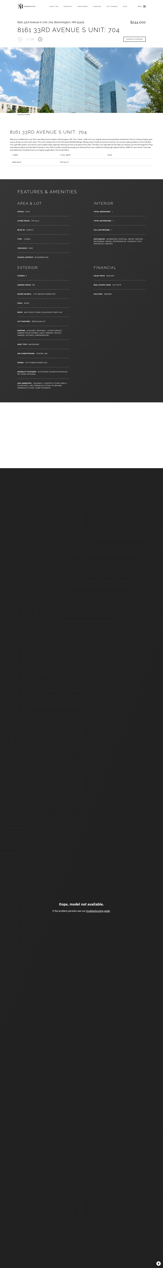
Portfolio (68, 6)
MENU (140, 6)
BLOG (125, 6)
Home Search (82, 6)
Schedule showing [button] (134, 39)
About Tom (54, 6)
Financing (97, 6)
